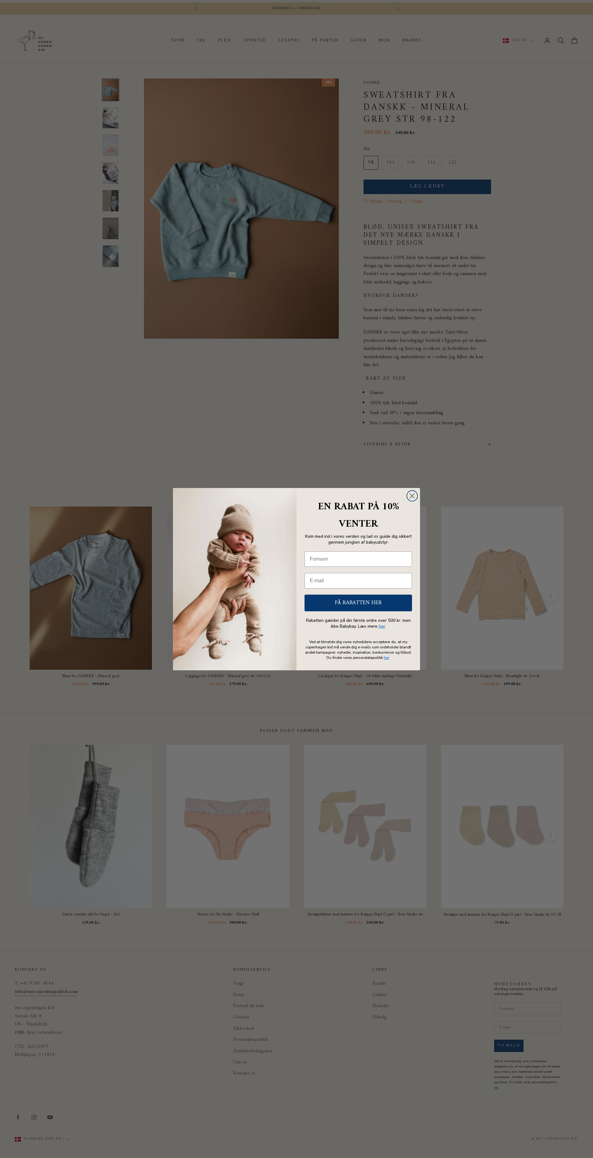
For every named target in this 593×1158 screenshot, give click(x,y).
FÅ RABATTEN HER (358, 603)
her (382, 626)
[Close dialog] (412, 495)
